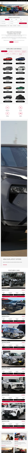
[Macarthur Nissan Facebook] (26, 0)
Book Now (16, 445)
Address (19, 0)
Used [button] (20, 19)
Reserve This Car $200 (14, 296)
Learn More (5, 264)
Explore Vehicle (7, 63)
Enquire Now (3, 445)
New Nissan (14, 25)
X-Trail (8, 25)
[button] (26, 3)
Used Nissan (19, 25)
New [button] (11, 19)
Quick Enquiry (19, 294)
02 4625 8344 (24, 0)
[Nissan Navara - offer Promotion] (14, 10)
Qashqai (11, 25)
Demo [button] (16, 19)
